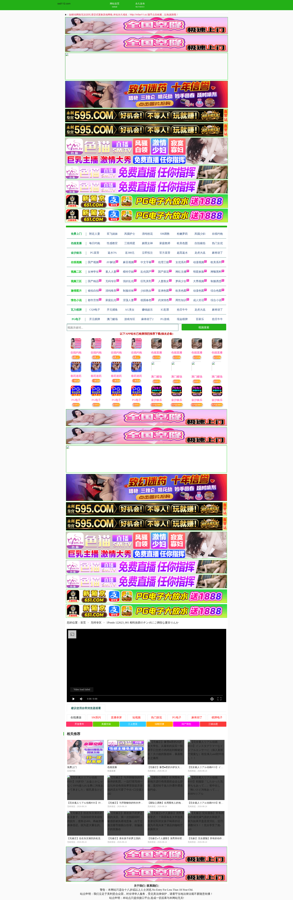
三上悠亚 (133, 724)
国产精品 (93, 281)
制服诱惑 (216, 281)
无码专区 (110, 281)
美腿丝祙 (106, 724)
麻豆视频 (128, 262)
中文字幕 (146, 262)
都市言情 (93, 300)
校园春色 (146, 300)
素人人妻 (110, 271)
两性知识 (180, 300)
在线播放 (76, 717)
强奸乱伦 (128, 281)
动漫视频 (198, 262)
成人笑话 (198, 300)
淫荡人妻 (128, 300)
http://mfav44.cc (139, 7)
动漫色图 (198, 290)
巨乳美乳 (146, 281)
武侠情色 (163, 300)
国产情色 (186, 724)
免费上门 (76, 357)
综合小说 (216, 300)
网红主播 (180, 271)
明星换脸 (198, 271)
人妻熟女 (163, 281)
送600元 (156, 381)
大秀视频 (198, 281)
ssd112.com (64, 3)
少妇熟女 (146, 290)
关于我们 (139, 885)
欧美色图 (180, 290)
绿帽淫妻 (159, 724)
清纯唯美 (110, 290)
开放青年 (79, 724)
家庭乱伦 (110, 300)
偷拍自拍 (93, 290)
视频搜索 (203, 327)
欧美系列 (216, 262)
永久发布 (140, 3)
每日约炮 (156, 357)
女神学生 (93, 271)
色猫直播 (112, 767)
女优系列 (180, 262)
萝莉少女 (180, 281)
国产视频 (93, 262)
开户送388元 (156, 404)
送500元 (76, 404)
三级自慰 (213, 724)
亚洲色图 (163, 290)
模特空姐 (128, 271)
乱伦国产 (146, 271)
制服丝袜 (128, 290)
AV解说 (110, 262)
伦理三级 (163, 262)
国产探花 (163, 271)
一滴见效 (76, 380)
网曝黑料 (216, 271)
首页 (83, 622)
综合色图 (216, 290)
